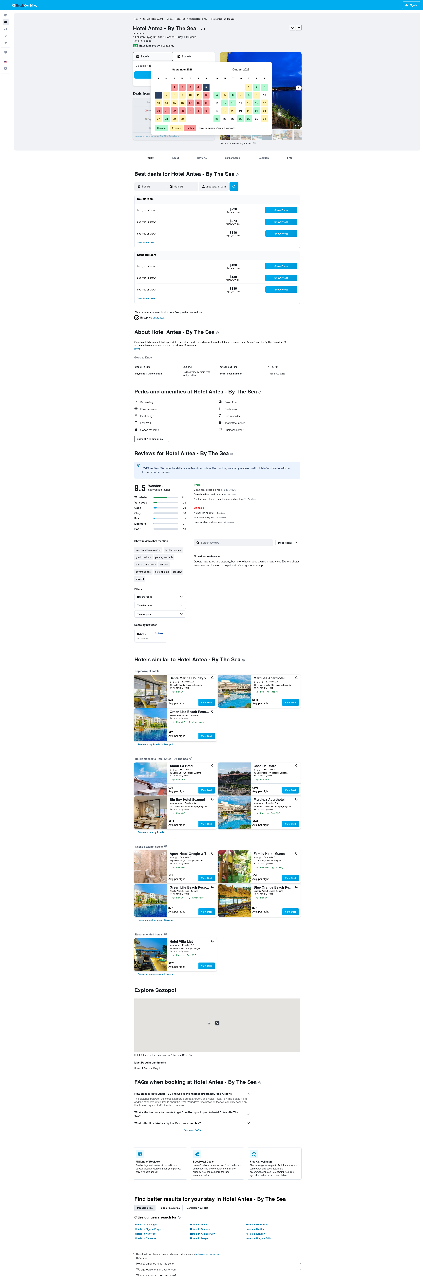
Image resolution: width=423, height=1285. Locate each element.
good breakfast (143, 557)
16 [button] (182, 103)
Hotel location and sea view (214, 522)
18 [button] (198, 103)
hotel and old (162, 571)
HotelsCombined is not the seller (155, 1263)
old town (164, 564)
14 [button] (166, 103)
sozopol (140, 579)
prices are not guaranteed (207, 1253)
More (137, 348)
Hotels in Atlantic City (202, 1233)
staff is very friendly (146, 564)
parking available (164, 557)
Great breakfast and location (215, 494)
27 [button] (158, 119)
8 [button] (174, 95)
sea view (177, 571)
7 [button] (166, 95)
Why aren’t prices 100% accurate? (156, 1275)
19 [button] (206, 103)
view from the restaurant (148, 550)
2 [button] (182, 87)
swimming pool (143, 571)
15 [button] (174, 103)
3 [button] (190, 87)
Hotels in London (255, 1233)
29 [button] (174, 119)
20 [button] (158, 111)
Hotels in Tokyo (199, 1238)
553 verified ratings (163, 45)
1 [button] (174, 87)
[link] (155, 744)
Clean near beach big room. (215, 489)
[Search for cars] (5, 29)
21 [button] (166, 111)
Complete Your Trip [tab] (197, 1207)
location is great (173, 550)
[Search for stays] (5, 22)
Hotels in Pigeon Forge (148, 1229)
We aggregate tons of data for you (156, 1269)
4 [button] (198, 87)
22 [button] (174, 111)
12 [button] (206, 95)
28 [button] (166, 119)
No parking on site (209, 512)
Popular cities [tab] (145, 1207)
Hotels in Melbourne (257, 1224)
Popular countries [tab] (170, 1207)
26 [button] (206, 111)
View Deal (206, 702)
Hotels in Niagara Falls (258, 1238)
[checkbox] (150, 636)
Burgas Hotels (173, 18)
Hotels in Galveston (146, 1238)
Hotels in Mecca (199, 1224)
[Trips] (5, 52)
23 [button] (182, 111)
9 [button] (182, 95)
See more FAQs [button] (192, 1130)
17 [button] (190, 103)
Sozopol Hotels (196, 18)
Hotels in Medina (255, 1229)
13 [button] (158, 103)
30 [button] (182, 119)
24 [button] (190, 111)
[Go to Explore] (5, 43)
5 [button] (206, 87)
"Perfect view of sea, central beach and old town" (225, 499)
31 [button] (264, 119)
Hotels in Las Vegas (146, 1224)
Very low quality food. (210, 517)
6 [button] (158, 95)
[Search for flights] (5, 15)
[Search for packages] (5, 36)
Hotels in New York (145, 1233)
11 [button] (198, 95)
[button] (5, 5)
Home (135, 18)
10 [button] (190, 95)
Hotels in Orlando (200, 1229)
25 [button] (198, 111)
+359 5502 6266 (142, 41)
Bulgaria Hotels (149, 18)
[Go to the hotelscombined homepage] (25, 5)
